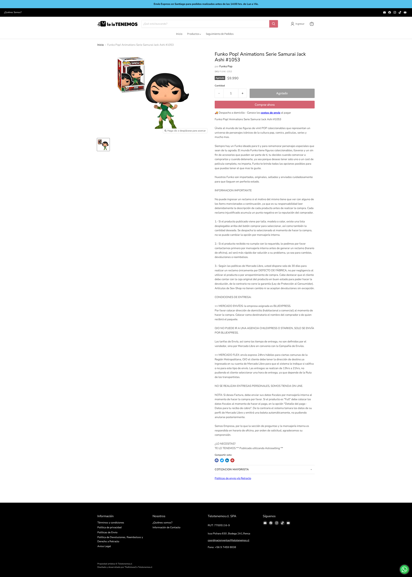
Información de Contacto (166, 527)
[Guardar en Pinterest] (232, 460)
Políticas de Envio (107, 532)
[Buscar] (273, 24)
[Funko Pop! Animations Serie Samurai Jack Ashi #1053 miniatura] (103, 144)
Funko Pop (225, 66)
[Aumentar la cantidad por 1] (242, 93)
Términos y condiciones (110, 522)
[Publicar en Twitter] (222, 460)
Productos (193, 34)
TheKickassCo (131, 567)
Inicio (179, 34)
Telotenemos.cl (145, 567)
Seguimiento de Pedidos (220, 34)
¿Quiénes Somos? (13, 12)
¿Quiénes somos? (162, 522)
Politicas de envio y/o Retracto (233, 478)
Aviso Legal (104, 546)
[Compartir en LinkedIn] (227, 460)
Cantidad (220, 85)
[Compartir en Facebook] (217, 460)
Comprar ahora (265, 105)
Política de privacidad (109, 527)
